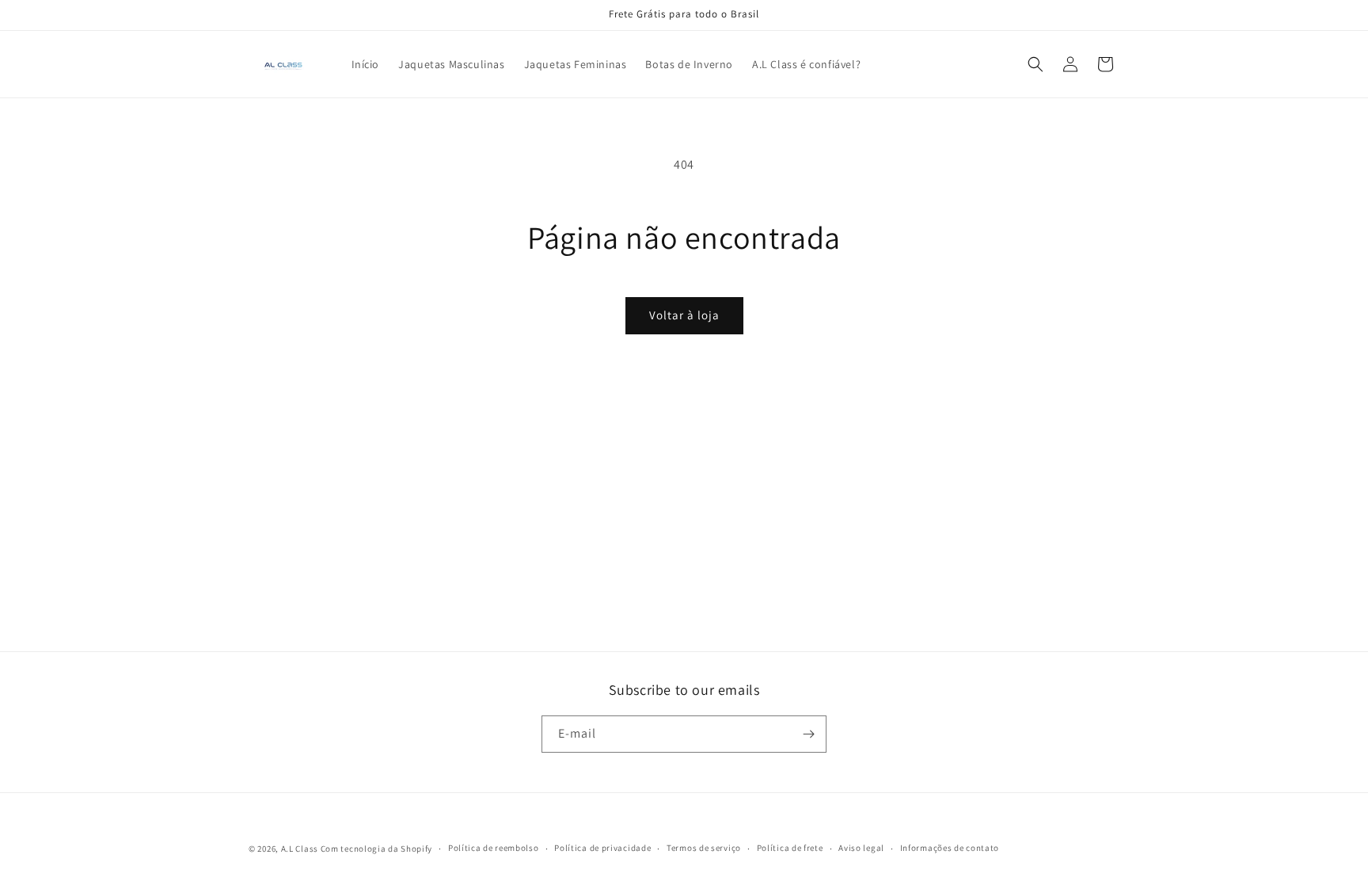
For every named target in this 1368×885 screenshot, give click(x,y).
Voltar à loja (684, 314)
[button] (1035, 64)
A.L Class (299, 848)
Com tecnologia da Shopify (377, 848)
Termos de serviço (704, 847)
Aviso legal (861, 847)
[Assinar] (808, 734)
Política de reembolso (493, 847)
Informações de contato (949, 847)
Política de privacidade (602, 847)
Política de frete (790, 847)
